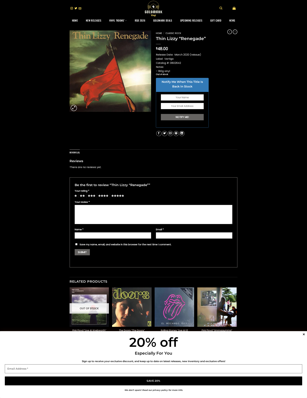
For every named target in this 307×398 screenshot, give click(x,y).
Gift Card (215, 20)
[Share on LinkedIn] (182, 133)
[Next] (236, 315)
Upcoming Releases (191, 20)
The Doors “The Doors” (132, 330)
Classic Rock (173, 33)
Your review (82, 202)
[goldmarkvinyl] (153, 8)
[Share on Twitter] (164, 133)
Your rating (82, 190)
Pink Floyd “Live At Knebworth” (89, 330)
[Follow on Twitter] (76, 8)
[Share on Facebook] (158, 133)
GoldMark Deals (162, 20)
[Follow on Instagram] (71, 8)
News (232, 20)
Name (79, 229)
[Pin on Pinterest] (176, 133)
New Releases (93, 20)
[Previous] (69, 315)
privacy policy (160, 390)
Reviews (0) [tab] (75, 152)
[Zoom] (74, 108)
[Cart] (234, 8)
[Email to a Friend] (170, 133)
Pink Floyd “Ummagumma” (217, 330)
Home (75, 20)
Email (160, 229)
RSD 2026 (140, 20)
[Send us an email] (80, 8)
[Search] (221, 8)
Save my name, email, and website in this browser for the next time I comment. (125, 244)
